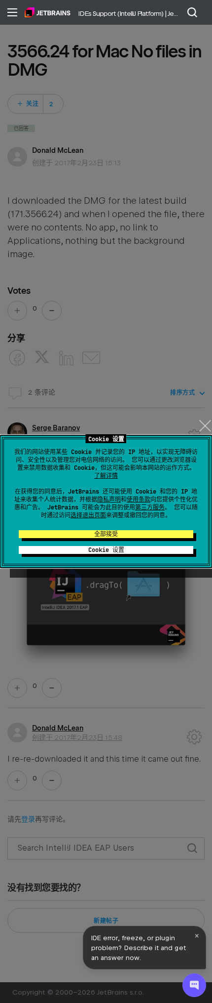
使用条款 (138, 499)
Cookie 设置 (106, 550)
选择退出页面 (88, 515)
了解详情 (106, 476)
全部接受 (106, 534)
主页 (48, 12)
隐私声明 (109, 499)
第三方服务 (150, 507)
